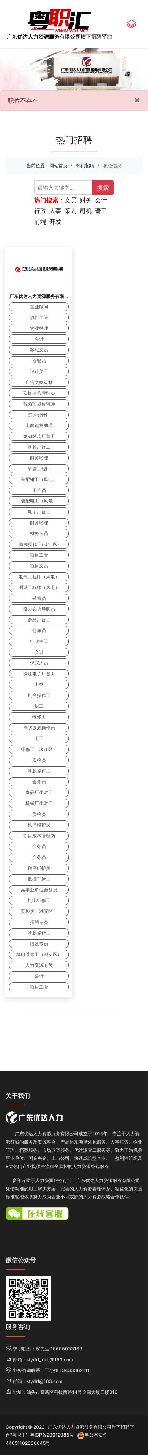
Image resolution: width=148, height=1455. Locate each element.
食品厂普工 (39, 620)
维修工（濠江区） (39, 749)
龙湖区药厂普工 (39, 436)
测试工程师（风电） (39, 587)
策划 (71, 210)
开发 (55, 221)
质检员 (39, 814)
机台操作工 (39, 695)
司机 (86, 210)
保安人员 (39, 663)
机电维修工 (39, 900)
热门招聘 (85, 165)
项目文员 (39, 566)
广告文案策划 (39, 382)
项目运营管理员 (39, 393)
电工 (39, 738)
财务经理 (39, 458)
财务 (86, 200)
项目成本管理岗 (39, 835)
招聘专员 (39, 922)
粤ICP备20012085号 (52, 1435)
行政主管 (39, 641)
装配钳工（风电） (39, 479)
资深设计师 (39, 415)
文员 (71, 200)
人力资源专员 (39, 965)
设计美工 (39, 371)
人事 (55, 210)
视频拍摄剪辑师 (39, 404)
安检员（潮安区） (39, 911)
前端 (40, 221)
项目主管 (39, 317)
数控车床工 (39, 879)
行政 (40, 210)
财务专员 (39, 533)
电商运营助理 (39, 425)
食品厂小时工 (39, 792)
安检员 (39, 760)
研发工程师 (39, 469)
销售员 (39, 598)
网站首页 (58, 165)
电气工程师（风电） (39, 577)
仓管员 (39, 361)
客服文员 (39, 350)
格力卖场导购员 (39, 609)
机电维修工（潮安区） (39, 954)
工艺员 (39, 490)
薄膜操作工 (39, 771)
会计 (101, 200)
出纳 (39, 684)
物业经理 (39, 328)
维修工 (39, 717)
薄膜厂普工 (39, 447)
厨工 (39, 706)
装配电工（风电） (39, 501)
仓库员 (39, 630)
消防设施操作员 (39, 728)
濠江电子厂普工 (39, 674)
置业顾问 (39, 307)
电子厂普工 (39, 512)
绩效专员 (39, 943)
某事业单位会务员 (39, 889)
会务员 (39, 782)
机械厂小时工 (39, 803)
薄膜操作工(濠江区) (39, 544)
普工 (101, 210)
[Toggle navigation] (131, 24)
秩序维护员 (39, 825)
